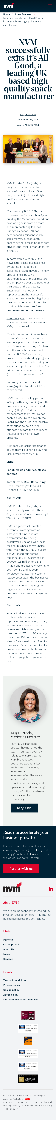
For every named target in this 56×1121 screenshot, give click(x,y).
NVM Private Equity (9, 5)
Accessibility (10, 994)
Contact (8, 958)
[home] (12, 887)
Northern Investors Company (20, 999)
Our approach (11, 944)
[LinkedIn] (51, 889)
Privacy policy (11, 985)
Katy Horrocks (28, 114)
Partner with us (21, 868)
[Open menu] (50, 6)
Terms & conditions (14, 980)
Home (6, 14)
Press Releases (23, 14)
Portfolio (8, 939)
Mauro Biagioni (15, 318)
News (6, 954)
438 (27, 1099)
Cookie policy (11, 989)
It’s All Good (36, 191)
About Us (8, 949)
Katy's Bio (24, 808)
